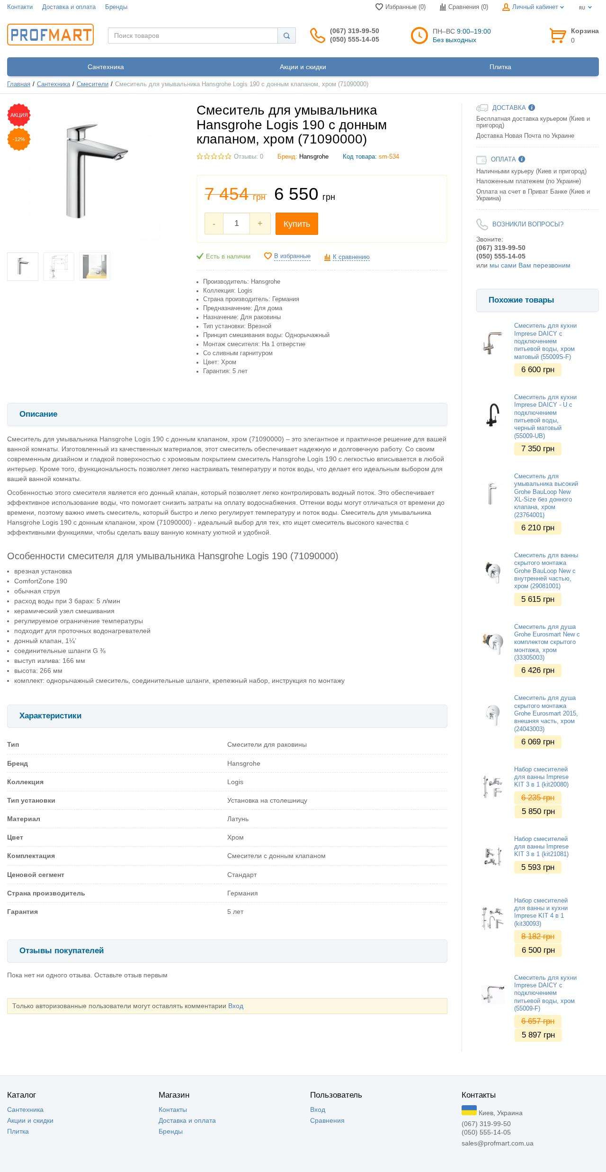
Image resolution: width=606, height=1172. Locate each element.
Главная (18, 84)
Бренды (116, 7)
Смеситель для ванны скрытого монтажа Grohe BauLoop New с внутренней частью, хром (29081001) (546, 571)
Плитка (18, 1131)
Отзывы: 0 (248, 156)
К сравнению (351, 257)
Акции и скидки (30, 1120)
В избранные (292, 256)
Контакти (20, 7)
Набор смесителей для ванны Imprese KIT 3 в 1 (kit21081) (541, 847)
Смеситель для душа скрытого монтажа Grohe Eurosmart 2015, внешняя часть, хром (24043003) (546, 713)
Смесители (92, 84)
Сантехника (53, 84)
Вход (235, 1006)
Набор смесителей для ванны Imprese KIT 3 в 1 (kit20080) (541, 777)
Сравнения (327, 1120)
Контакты (173, 1109)
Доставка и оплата (69, 7)
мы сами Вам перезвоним (530, 265)
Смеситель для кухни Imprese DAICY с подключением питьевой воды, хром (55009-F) (545, 993)
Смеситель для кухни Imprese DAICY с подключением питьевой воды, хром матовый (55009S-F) (545, 341)
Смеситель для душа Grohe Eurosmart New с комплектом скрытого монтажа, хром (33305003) (547, 642)
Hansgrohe (314, 156)
